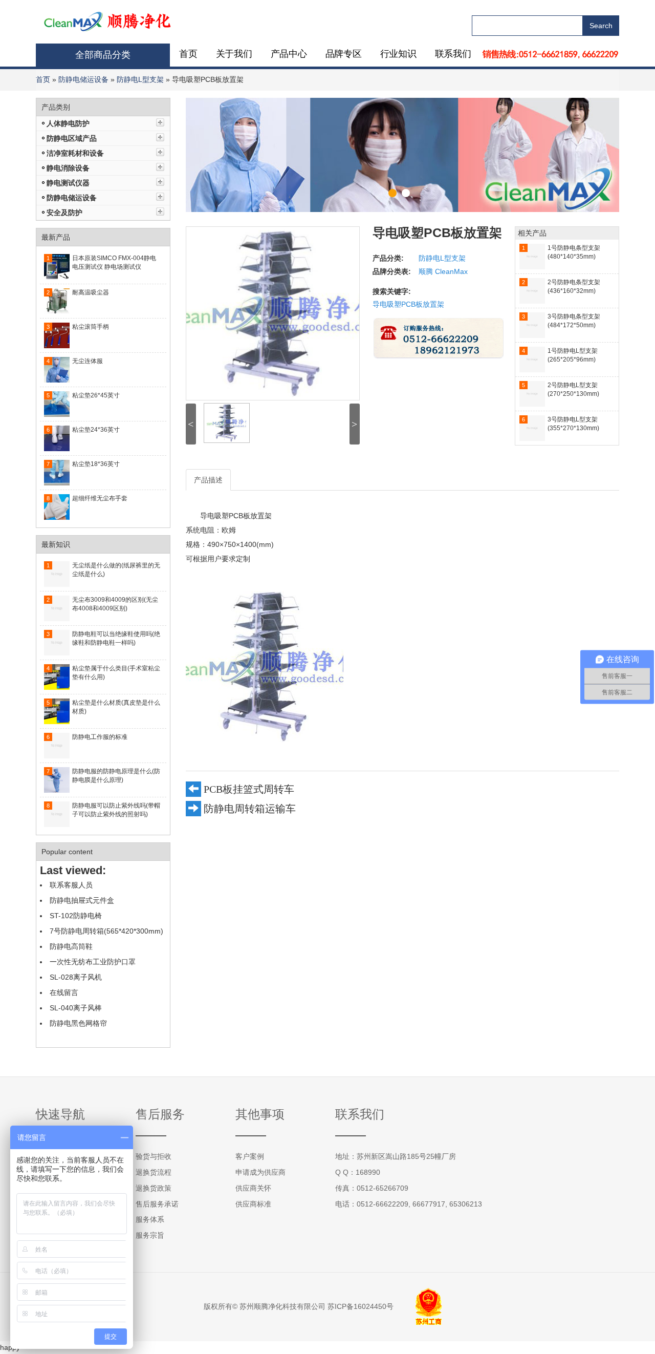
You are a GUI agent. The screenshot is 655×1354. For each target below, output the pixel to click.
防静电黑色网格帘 (78, 1023)
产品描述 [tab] (208, 480)
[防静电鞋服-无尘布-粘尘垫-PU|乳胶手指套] (108, 20)
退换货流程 (153, 1172)
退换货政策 (153, 1188)
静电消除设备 (68, 168)
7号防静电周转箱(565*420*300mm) (106, 931)
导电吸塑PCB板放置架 (408, 304)
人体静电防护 (68, 123)
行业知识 (398, 54)
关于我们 (234, 54)
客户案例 (249, 1156)
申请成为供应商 (260, 1172)
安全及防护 (64, 212)
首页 (188, 54)
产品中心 (289, 54)
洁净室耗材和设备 (75, 153)
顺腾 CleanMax (443, 271)
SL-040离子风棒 (76, 1008)
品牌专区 (343, 54)
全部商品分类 (102, 55)
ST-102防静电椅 (76, 916)
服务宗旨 (150, 1235)
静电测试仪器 (68, 183)
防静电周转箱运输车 (250, 808)
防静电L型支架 (140, 79)
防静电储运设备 (83, 79)
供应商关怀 (253, 1188)
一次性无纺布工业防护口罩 (93, 962)
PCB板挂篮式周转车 (249, 789)
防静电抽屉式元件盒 (82, 900)
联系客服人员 (71, 885)
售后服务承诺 (157, 1204)
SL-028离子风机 (76, 977)
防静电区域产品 (72, 138)
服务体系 (150, 1219)
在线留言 (64, 992)
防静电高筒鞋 (71, 946)
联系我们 (453, 54)
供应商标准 (253, 1204)
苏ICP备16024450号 (361, 1306)
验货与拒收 (153, 1156)
